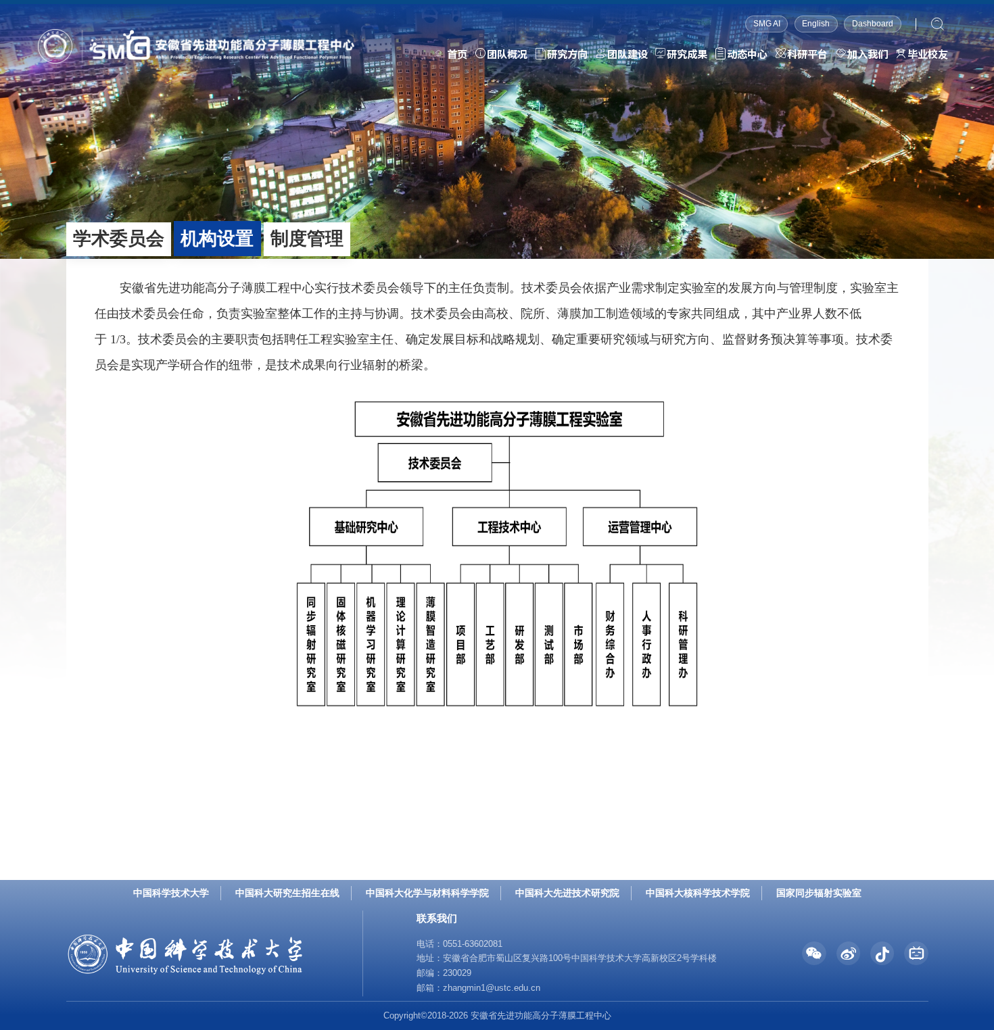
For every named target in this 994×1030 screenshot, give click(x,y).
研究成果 (687, 53)
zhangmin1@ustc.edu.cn (491, 988)
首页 (457, 53)
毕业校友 (927, 53)
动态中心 (747, 53)
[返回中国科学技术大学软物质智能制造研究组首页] (196, 33)
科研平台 (807, 53)
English (816, 23)
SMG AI (766, 23)
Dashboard (872, 23)
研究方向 (567, 53)
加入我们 (867, 53)
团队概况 (507, 53)
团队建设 (627, 53)
